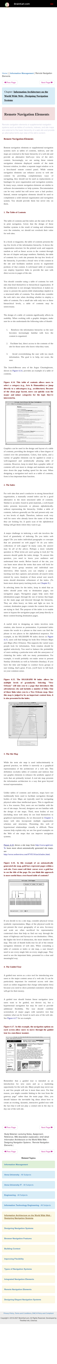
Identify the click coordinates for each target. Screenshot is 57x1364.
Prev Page (11, 82)
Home (4, 73)
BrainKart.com (22, 4)
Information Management (22, 73)
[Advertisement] (28, 39)
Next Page (46, 82)
